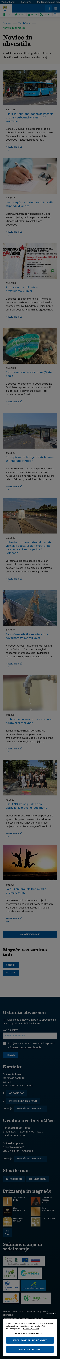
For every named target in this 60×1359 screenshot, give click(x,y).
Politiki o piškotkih (31, 1329)
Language (50, 1314)
